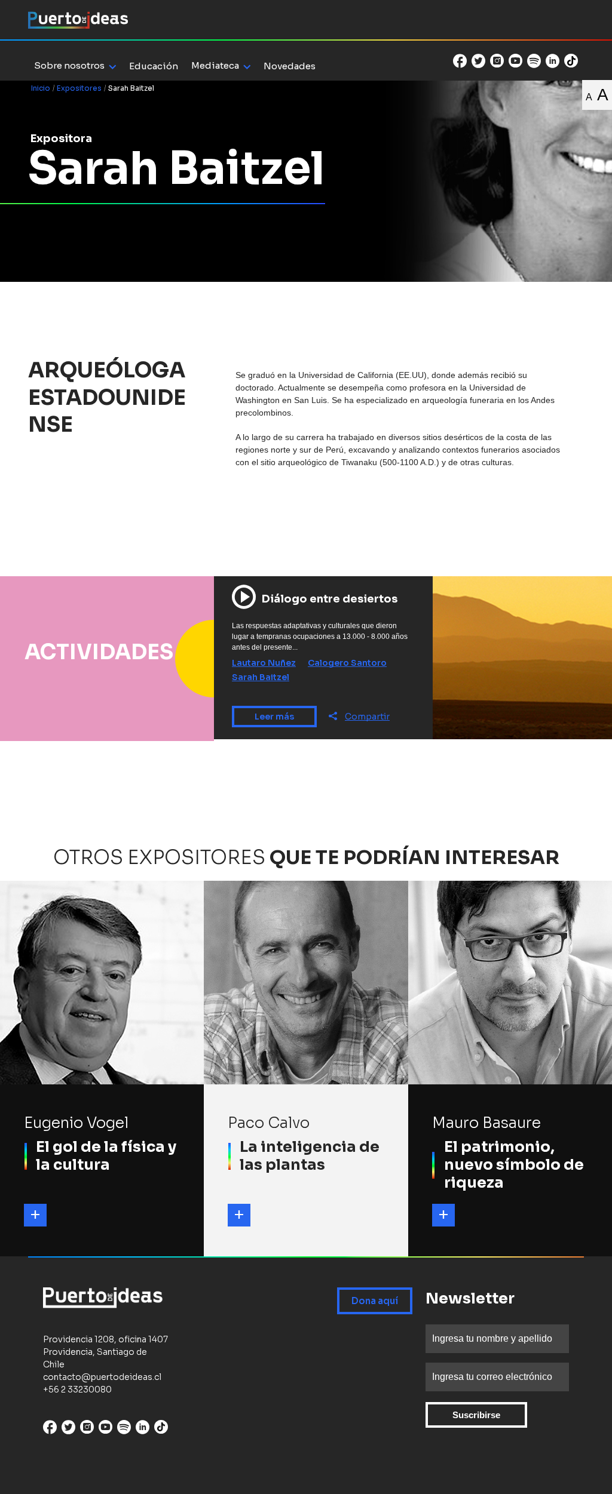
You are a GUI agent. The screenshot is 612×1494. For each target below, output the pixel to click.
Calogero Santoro (347, 663)
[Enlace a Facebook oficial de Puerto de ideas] (460, 61)
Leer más (274, 716)
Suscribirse (476, 1415)
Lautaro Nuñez (264, 663)
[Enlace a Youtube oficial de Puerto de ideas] (515, 61)
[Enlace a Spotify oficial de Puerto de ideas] (534, 61)
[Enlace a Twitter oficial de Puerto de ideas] (478, 61)
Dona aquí (374, 1301)
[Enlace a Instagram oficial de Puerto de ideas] (497, 61)
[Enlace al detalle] (35, 1215)
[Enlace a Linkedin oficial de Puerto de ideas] (552, 61)
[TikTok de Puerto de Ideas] (571, 60)
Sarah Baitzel (260, 677)
